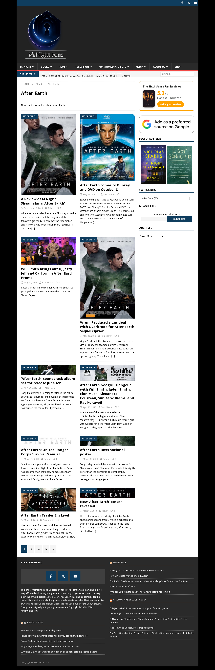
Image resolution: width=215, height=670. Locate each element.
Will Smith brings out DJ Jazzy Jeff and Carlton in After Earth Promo (47, 273)
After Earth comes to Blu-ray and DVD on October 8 (105, 187)
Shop (178, 66)
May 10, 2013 (89, 335)
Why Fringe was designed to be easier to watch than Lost (50, 646)
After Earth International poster (102, 452)
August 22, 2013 (91, 194)
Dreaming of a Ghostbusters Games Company (133, 613)
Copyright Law (94, 603)
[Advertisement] (137, 32)
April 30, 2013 (30, 387)
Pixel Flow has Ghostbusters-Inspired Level (132, 627)
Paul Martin (109, 194)
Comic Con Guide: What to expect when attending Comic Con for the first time (149, 581)
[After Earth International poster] (107, 441)
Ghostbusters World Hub (129, 600)
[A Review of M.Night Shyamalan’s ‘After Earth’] (48, 154)
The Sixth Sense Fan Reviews (162, 86)
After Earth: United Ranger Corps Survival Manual (44, 452)
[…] (33, 228)
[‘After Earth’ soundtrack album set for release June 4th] (48, 370)
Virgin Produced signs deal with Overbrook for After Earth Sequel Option (107, 326)
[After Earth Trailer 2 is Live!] (48, 499)
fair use (69, 603)
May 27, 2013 (30, 282)
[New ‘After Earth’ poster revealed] (107, 493)
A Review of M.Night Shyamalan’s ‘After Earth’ (43, 201)
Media (139, 66)
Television (82, 66)
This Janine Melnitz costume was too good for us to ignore (139, 608)
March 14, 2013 (90, 458)
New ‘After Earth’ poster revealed (101, 503)
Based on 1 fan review (169, 97)
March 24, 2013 (31, 458)
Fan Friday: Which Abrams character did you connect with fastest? (54, 635)
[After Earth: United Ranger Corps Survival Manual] (48, 441)
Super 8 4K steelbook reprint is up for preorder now (47, 640)
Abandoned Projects (112, 66)
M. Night (25, 66)
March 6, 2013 (90, 510)
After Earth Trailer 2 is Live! (45, 515)
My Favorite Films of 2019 (122, 586)
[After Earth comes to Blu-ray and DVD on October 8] (107, 147)
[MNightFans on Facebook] (182, 3)
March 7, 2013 (31, 520)
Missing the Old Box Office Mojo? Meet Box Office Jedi (137, 570)
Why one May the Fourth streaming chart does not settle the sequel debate (59, 651)
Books (45, 66)
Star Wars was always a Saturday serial (41, 630)
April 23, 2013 (89, 407)
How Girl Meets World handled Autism (129, 575)
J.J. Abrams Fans (34, 622)
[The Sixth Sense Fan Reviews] (149, 98)
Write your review (170, 104)
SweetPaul (119, 562)
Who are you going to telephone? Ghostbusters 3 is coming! (140, 591)
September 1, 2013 (33, 208)
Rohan (51, 208)
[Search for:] (177, 74)
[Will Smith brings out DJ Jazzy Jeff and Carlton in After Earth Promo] (48, 251)
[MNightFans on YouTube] (195, 3)
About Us (159, 66)
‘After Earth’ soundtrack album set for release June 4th (48, 380)
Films (62, 66)
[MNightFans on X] (189, 3)
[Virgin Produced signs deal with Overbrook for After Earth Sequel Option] (107, 278)
